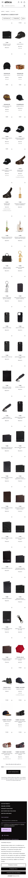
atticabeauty (15, 839)
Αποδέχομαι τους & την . (14, 825)
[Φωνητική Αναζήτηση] (24, 5)
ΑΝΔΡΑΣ (7, 11)
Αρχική (2, 11)
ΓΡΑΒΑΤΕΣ (16, 18)
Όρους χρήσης (14, 824)
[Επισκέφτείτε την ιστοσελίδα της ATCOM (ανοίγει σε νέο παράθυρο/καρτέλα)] (13, 875)
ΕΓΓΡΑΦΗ (5, 829)
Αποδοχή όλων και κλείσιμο (13, 872)
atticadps (6, 835)
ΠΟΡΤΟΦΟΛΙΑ (6, 18)
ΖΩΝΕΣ (24, 18)
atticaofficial (7, 839)
